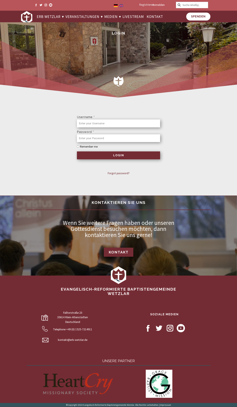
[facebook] (36, 5)
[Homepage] (26, 17)
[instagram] (45, 5)
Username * (86, 117)
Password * (85, 132)
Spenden (198, 16)
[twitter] (41, 5)
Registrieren (146, 4)
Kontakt (118, 252)
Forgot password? (118, 173)
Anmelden (159, 5)
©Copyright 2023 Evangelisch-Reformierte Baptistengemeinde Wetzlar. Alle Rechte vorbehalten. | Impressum (118, 404)
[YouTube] (50, 5)
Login (118, 155)
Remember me (89, 146)
